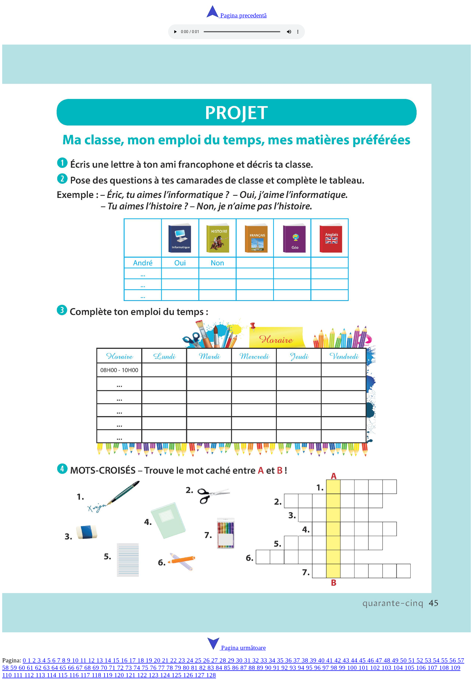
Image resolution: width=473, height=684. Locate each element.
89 (261, 667)
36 (289, 660)
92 (285, 667)
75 (146, 667)
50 (404, 660)
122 (143, 675)
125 (177, 675)
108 (445, 667)
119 (108, 675)
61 (31, 667)
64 (55, 667)
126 (189, 675)
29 (232, 660)
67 (80, 667)
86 (236, 667)
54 (437, 660)
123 (154, 675)
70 (105, 667)
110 (7, 675)
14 (109, 660)
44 (355, 660)
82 (203, 667)
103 (387, 667)
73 (129, 667)
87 (244, 667)
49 (396, 660)
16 (125, 660)
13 (100, 660)
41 (330, 660)
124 (166, 675)
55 (445, 660)
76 (154, 667)
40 (322, 660)
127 (200, 675)
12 (92, 660)
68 (88, 667)
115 (63, 675)
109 (455, 667)
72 (121, 667)
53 (429, 660)
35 (281, 660)
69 (97, 667)
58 (6, 667)
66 (72, 667)
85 (228, 667)
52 (421, 660)
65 (64, 667)
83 (211, 667)
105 (410, 667)
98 (335, 667)
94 (302, 667)
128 (211, 675)
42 (338, 660)
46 (371, 660)
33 (265, 660)
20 (158, 660)
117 (86, 675)
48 (388, 660)
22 (174, 660)
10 (76, 660)
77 (162, 667)
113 (41, 675)
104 (399, 667)
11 (84, 660)
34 (273, 660)
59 (14, 667)
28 (224, 660)
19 (150, 660)
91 (277, 667)
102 (376, 667)
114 (52, 675)
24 (191, 660)
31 (248, 660)
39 (314, 660)
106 (422, 667)
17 (133, 660)
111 (18, 675)
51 (412, 660)
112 (30, 675)
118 (97, 675)
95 (310, 667)
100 (353, 667)
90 (269, 667)
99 (343, 667)
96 (318, 667)
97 (326, 667)
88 (253, 667)
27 (215, 660)
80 (187, 667)
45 (363, 660)
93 (294, 667)
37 (297, 660)
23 (182, 660)
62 (39, 667)
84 (220, 667)
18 (141, 660)
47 (380, 660)
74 (138, 667)
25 (199, 660)
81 (195, 667)
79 (179, 667)
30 (240, 660)
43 (347, 660)
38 (306, 660)
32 (256, 660)
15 (117, 660)
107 (433, 667)
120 (120, 675)
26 (207, 660)
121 (131, 675)
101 (364, 667)
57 (461, 660)
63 (47, 667)
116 (74, 675)
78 (170, 667)
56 (453, 660)
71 (113, 667)
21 (166, 660)
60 (23, 667)
